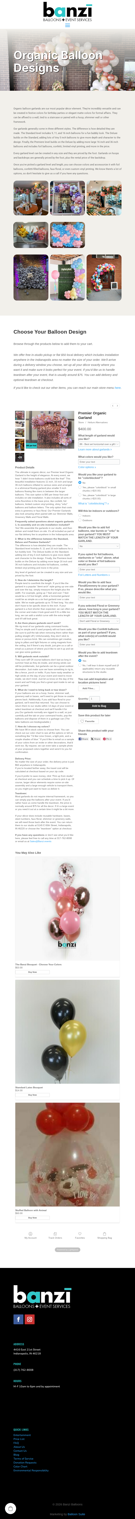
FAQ (16, 1443)
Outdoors (87, 520)
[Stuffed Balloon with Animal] (67, 1155)
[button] (88, 688)
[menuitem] (112, 405)
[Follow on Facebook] (18, 1319)
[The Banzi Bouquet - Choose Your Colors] (67, 909)
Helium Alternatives (98, 422)
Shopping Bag (104, 1237)
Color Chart (20, 1466)
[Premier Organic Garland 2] (19, 432)
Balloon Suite (76, 1514)
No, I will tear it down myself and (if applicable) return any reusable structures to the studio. (100, 668)
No (83, 482)
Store (81, 422)
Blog (16, 1455)
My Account (31, 1237)
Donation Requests (25, 1462)
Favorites (80, 1237)
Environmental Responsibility (31, 1470)
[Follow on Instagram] (30, 1319)
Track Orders (55, 1237)
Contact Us (20, 1451)
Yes (84, 661)
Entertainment (22, 1435)
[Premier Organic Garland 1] (19, 424)
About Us (19, 1447)
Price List (19, 1439)
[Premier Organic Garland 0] (19, 415)
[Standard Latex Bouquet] (67, 1032)
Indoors (86, 515)
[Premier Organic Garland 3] (19, 445)
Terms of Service (23, 1459)
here (118, 387)
